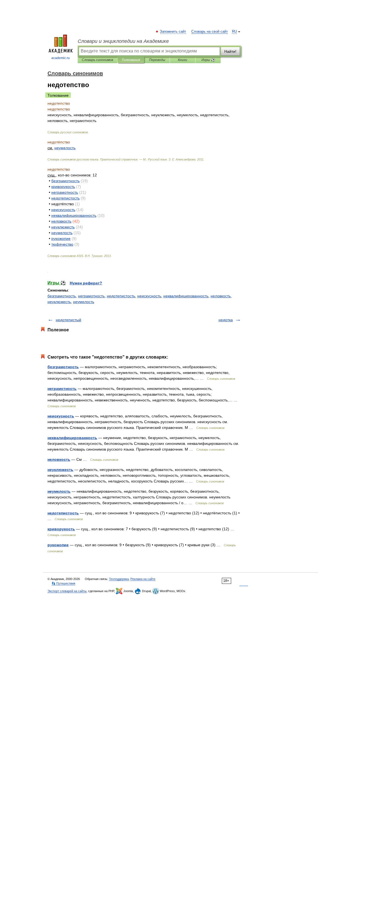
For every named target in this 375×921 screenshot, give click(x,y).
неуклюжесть (59, 301)
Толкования (131, 60)
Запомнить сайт (173, 32)
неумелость (83, 301)
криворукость (61, 529)
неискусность (149, 296)
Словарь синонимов (97, 60)
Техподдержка (119, 579)
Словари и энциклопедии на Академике (123, 41)
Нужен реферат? (86, 283)
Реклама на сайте (142, 579)
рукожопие (58, 545)
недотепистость (121, 296)
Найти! (230, 51)
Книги (182, 60)
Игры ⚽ (208, 60)
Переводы (157, 60)
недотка (226, 320)
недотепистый (68, 320)
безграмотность (61, 296)
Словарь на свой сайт (209, 32)
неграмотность (91, 296)
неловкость (221, 296)
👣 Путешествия (63, 583)
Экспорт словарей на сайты (66, 591)
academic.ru (60, 58)
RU (234, 32)
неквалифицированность (185, 296)
